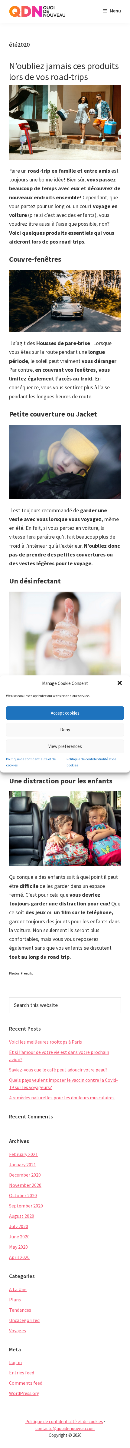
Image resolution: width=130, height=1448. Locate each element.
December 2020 (25, 1175)
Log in (15, 1362)
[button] (120, 683)
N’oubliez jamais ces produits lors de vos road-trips (64, 71)
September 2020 (26, 1206)
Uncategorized (24, 1320)
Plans (15, 1300)
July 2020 (18, 1226)
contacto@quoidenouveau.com (65, 1428)
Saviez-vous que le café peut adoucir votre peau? (58, 1070)
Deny (65, 729)
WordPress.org (24, 1393)
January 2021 (22, 1164)
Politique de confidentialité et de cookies (31, 762)
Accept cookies (65, 713)
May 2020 (18, 1247)
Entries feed (21, 1373)
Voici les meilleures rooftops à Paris (45, 1042)
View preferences (65, 746)
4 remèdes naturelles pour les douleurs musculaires (62, 1097)
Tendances (20, 1310)
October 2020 (23, 1195)
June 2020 (19, 1237)
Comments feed (25, 1383)
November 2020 (25, 1185)
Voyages (17, 1330)
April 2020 (19, 1257)
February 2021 (23, 1154)
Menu (115, 11)
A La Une (18, 1289)
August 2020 (21, 1216)
